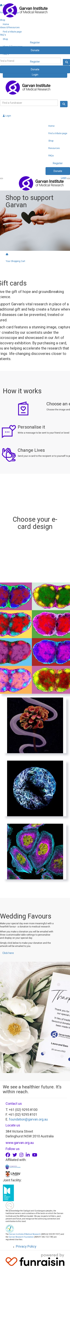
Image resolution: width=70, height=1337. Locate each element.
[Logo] (35, 10)
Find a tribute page (12, 31)
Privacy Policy (26, 1246)
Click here (8, 953)
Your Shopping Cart (15, 261)
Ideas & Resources (12, 46)
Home (6, 24)
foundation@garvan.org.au (28, 1119)
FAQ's (6, 54)
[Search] (64, 104)
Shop (5, 39)
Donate (35, 69)
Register (35, 61)
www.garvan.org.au (20, 1143)
